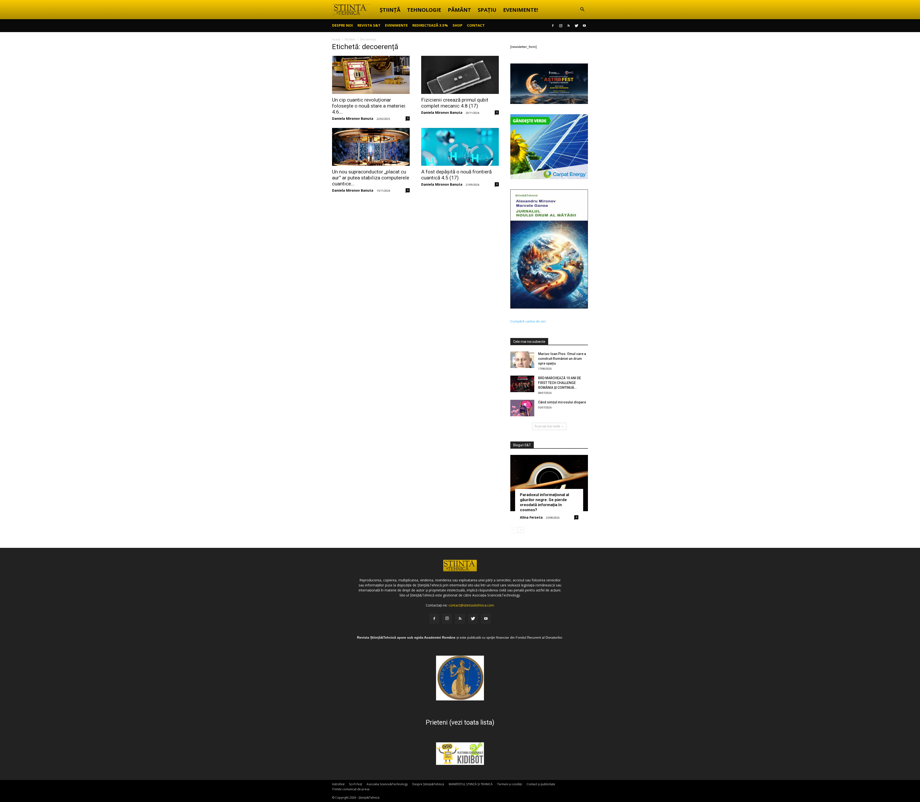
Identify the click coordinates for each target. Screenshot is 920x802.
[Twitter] (576, 25)
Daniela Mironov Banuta (352, 118)
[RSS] (568, 25)
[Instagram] (560, 25)
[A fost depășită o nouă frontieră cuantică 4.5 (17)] (460, 147)
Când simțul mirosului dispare (562, 402)
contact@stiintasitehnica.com (471, 605)
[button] (582, 10)
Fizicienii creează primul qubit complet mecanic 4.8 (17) (454, 103)
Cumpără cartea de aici (528, 321)
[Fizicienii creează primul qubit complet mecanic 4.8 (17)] (460, 75)
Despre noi (342, 25)
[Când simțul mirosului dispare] (522, 408)
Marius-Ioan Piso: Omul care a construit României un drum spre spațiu (562, 358)
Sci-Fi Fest (355, 784)
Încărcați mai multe (547, 426)
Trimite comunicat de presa (350, 789)
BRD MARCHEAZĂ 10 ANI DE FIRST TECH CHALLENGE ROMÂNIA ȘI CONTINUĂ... (559, 383)
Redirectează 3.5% (430, 25)
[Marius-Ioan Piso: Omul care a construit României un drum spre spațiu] (522, 359)
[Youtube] (584, 25)
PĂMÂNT (459, 9)
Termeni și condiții (509, 784)
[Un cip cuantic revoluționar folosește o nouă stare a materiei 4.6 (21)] (371, 75)
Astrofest (338, 784)
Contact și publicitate (541, 784)
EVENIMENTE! (520, 9)
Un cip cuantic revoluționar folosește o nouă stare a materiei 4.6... (368, 106)
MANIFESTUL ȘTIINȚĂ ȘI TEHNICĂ (471, 784)
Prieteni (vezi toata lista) (460, 722)
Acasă (336, 39)
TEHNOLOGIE (424, 9)
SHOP (457, 25)
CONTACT (476, 25)
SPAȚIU (487, 9)
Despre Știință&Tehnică (428, 784)
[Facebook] (552, 25)
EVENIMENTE (396, 25)
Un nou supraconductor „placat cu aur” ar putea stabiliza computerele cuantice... (370, 178)
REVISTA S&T (368, 25)
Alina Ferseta (531, 517)
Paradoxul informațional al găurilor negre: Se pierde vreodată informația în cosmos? (544, 502)
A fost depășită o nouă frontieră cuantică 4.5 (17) (456, 175)
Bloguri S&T (522, 445)
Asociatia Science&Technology (387, 784)
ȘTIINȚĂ (390, 9)
